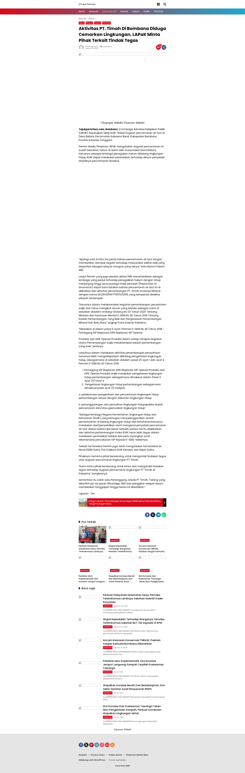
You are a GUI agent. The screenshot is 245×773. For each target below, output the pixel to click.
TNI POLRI (106, 23)
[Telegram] (158, 514)
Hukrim (97, 23)
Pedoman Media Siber (137, 754)
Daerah (89, 23)
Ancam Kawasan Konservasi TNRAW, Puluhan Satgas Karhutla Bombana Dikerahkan (151, 549)
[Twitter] (152, 514)
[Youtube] (107, 745)
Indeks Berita (115, 754)
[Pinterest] (91, 745)
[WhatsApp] (163, 514)
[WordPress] (96, 745)
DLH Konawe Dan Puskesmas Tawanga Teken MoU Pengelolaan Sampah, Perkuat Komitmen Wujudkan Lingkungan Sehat (151, 579)
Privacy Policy (98, 754)
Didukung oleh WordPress (92, 760)
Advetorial (85, 540)
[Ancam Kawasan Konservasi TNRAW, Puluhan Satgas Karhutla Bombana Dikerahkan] (152, 534)
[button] (158, 4)
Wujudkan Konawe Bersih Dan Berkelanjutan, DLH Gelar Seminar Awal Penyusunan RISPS (122, 579)
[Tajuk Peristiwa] (87, 4)
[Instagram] (102, 745)
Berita (81, 23)
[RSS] (112, 745)
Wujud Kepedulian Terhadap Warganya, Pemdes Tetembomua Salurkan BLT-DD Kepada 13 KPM (121, 549)
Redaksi (83, 754)
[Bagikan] (163, 47)
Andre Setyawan (91, 46)
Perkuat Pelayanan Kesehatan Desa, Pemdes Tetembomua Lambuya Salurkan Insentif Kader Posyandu (92, 549)
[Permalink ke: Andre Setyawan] (82, 47)
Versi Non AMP (122, 765)
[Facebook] (147, 514)
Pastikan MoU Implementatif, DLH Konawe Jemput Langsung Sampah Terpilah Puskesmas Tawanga (92, 579)
